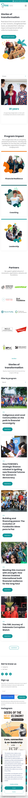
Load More (14, 648)
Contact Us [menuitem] (5, 667)
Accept (14, 788)
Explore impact (14, 167)
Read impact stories (8, 37)
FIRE (4, 412)
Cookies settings (14, 784)
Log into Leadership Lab (20, 1)
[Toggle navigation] (26, 6)
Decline (14, 791)
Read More (7, 429)
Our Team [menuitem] (5, 669)
